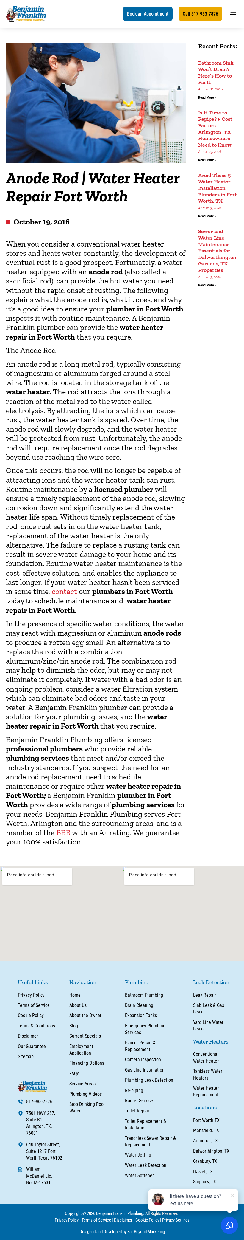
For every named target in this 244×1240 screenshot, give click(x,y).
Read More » (207, 97)
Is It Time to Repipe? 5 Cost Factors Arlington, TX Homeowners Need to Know (215, 128)
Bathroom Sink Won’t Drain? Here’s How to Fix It (216, 73)
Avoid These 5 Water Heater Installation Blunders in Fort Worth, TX (217, 188)
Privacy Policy (67, 1220)
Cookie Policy (147, 1220)
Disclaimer (123, 1220)
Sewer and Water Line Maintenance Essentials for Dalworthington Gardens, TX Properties (217, 250)
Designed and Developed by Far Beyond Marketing (122, 1231)
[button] (148, 14)
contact (64, 591)
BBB (63, 832)
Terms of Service (96, 1220)
